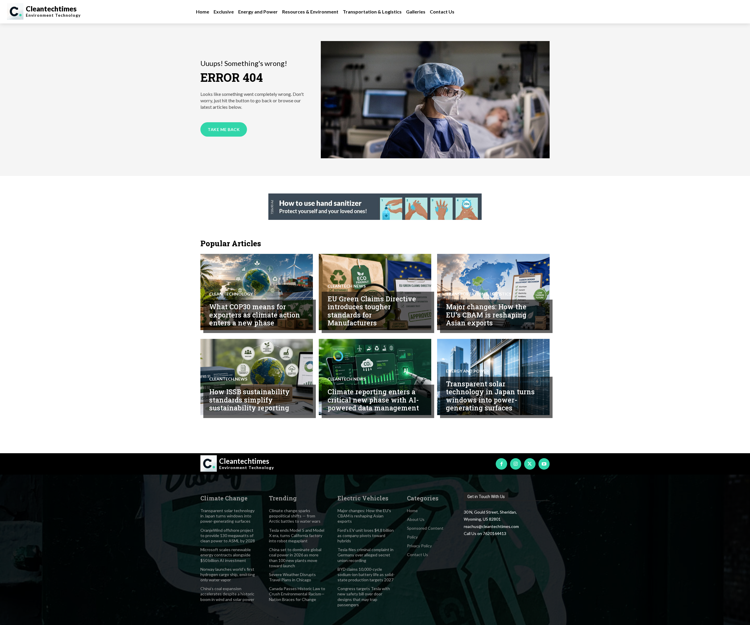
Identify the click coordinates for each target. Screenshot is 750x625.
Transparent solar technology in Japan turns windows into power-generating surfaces (490, 395)
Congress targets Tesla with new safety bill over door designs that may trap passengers (364, 596)
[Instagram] (515, 463)
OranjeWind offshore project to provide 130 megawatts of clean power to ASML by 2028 (227, 535)
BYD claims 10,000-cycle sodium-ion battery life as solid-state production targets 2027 (366, 574)
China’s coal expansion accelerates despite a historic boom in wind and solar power (227, 594)
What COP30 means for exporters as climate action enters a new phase (254, 314)
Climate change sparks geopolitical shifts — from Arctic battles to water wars (295, 516)
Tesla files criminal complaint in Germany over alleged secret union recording (365, 555)
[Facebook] (501, 463)
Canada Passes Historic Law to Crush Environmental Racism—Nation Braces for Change (297, 594)
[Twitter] (529, 463)
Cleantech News (347, 286)
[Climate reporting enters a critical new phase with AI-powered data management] (375, 377)
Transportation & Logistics (478, 294)
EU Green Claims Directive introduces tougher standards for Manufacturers (372, 310)
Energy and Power (467, 371)
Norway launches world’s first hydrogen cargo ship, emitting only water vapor (227, 574)
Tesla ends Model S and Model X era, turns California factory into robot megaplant (296, 535)
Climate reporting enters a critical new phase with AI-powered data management (373, 399)
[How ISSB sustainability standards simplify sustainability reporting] (256, 377)
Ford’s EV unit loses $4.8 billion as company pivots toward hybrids (366, 535)
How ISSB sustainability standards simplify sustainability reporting (249, 399)
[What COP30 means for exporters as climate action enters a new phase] (256, 292)
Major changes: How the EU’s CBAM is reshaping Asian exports (486, 314)
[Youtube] (544, 463)
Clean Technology (231, 294)
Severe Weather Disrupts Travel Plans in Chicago (292, 577)
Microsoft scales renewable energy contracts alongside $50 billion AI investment (225, 555)
